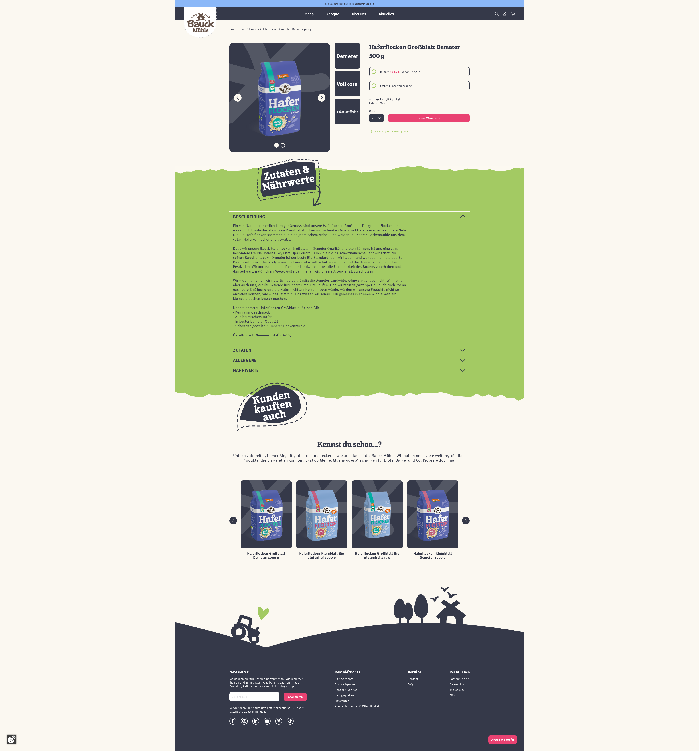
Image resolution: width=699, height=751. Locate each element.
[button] (321, 97)
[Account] (504, 13)
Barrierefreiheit (459, 679)
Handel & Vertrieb (346, 690)
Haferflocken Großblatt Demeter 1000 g (266, 555)
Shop (243, 28)
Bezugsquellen (344, 695)
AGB (452, 695)
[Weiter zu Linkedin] (255, 721)
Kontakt (413, 679)
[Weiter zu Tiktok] (290, 721)
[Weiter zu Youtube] (267, 721)
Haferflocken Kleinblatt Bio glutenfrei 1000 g (321, 555)
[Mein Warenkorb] (513, 13)
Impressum (456, 690)
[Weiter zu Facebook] (232, 721)
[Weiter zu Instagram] (244, 721)
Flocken (254, 28)
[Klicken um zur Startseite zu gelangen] (200, 22)
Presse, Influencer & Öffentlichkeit (357, 706)
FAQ (410, 684)
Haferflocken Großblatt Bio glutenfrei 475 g (377, 555)
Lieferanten (342, 701)
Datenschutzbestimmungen (247, 711)
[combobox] (376, 118)
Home (233, 28)
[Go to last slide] (233, 520)
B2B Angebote (344, 679)
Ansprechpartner (345, 684)
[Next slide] (466, 520)
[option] (419, 71)
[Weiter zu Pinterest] (278, 721)
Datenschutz (457, 684)
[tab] (349, 216)
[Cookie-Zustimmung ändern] (11, 739)
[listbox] (419, 78)
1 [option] (372, 118)
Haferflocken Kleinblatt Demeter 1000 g (433, 555)
